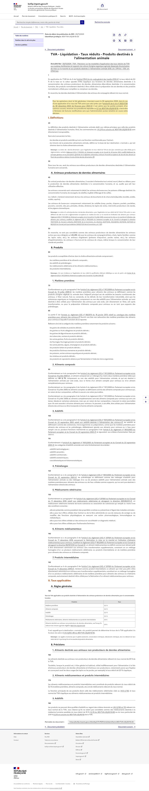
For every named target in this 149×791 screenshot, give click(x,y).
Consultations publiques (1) (47, 16)
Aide (15, 737)
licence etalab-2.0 (55, 788)
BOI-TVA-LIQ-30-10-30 (78, 626)
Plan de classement (28, 16)
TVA (36, 27)
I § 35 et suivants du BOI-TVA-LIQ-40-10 (69, 714)
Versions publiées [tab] (21, 45)
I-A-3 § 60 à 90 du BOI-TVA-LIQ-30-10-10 (79, 633)
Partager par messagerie (131, 41)
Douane (78, 747)
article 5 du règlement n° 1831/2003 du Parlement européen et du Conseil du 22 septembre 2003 (91, 430)
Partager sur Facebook (114, 41)
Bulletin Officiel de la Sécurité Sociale (87, 740)
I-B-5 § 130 (124, 691)
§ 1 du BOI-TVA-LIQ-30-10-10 (107, 108)
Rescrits (63, 16)
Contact (16, 740)
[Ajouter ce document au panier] (120, 35)
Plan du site (49, 784)
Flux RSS (47, 737)
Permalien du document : (54, 722)
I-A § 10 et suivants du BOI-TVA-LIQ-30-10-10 (114, 129)
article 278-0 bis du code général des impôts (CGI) (97, 79)
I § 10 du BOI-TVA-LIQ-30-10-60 (102, 712)
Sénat (77, 760)
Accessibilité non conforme (22, 784)
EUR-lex (78, 750)
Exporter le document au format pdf (114, 35)
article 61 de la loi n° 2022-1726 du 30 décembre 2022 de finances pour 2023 (90, 104)
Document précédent (56, 49)
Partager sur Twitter (120, 41)
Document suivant (125, 49)
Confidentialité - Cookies (63, 784)
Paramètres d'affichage (83, 784)
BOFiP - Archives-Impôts (77, 16)
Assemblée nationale (82, 737)
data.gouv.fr (126, 774)
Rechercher (82, 22)
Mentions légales (38, 784)
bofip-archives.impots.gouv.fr (53, 747)
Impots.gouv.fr (80, 756)
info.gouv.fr (80, 774)
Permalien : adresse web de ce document (125, 35)
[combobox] (47, 22)
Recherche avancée (102, 22)
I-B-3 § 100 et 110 (119, 707)
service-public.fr (94, 774)
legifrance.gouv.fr (111, 774)
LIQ (42, 27)
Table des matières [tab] (21, 36)
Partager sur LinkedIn (125, 41)
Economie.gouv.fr (81, 753)
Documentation (49, 743)
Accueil (16, 16)
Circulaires (79, 743)
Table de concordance (51, 740)
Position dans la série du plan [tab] (25, 40)
